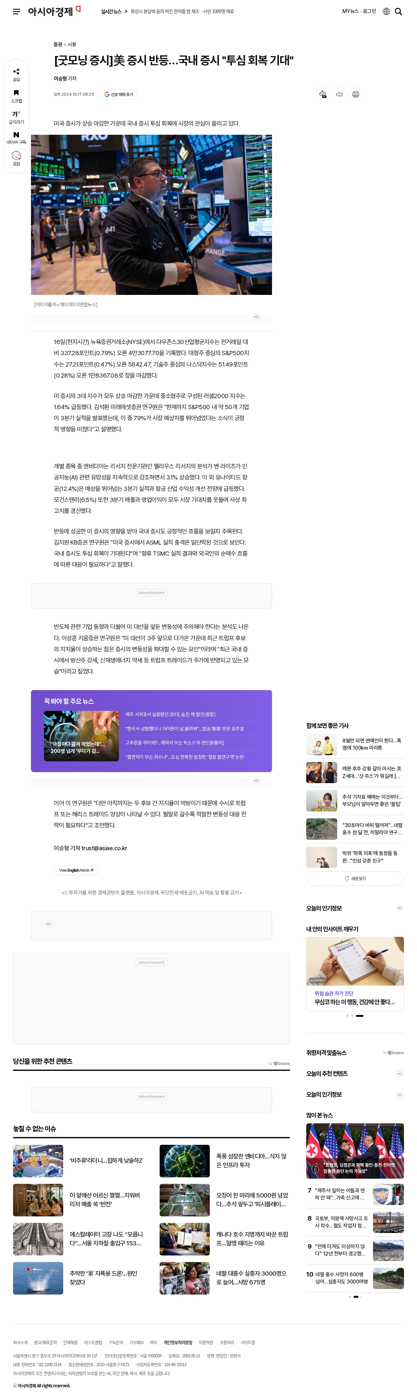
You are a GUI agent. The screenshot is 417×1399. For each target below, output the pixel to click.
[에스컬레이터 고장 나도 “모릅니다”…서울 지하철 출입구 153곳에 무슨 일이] (38, 1254)
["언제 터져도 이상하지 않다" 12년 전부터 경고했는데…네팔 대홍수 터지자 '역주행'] (388, 1259)
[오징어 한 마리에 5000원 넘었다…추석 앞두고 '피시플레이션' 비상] (185, 1214)
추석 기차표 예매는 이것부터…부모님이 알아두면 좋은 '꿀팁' (372, 800)
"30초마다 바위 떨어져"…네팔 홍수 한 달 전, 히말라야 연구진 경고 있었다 (372, 829)
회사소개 (20, 1342)
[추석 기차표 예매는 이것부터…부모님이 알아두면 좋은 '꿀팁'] (321, 810)
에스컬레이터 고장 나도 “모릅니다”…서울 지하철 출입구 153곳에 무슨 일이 (106, 1239)
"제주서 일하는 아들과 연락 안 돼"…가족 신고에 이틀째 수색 (340, 1197)
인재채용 (70, 1342)
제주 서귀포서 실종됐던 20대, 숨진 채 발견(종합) (170, 714)
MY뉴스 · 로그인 (359, 11)
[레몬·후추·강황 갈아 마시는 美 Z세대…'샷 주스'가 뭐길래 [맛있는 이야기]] (321, 781)
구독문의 (115, 1342)
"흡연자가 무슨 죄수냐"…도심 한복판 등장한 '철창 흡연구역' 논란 (184, 757)
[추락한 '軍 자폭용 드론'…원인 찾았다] (38, 1293)
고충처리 (227, 1342)
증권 (58, 44)
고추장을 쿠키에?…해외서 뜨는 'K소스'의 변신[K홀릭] (174, 743)
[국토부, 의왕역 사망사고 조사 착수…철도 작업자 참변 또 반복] (388, 1231)
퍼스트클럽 (93, 1342)
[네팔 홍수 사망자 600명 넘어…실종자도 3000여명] (388, 1287)
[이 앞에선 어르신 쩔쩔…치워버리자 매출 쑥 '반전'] (38, 1214)
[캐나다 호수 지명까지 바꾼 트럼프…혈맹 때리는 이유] (185, 1254)
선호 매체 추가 (122, 94)
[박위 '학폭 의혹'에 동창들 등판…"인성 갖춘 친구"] (321, 866)
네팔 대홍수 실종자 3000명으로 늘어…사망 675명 (251, 1278)
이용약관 (206, 1342)
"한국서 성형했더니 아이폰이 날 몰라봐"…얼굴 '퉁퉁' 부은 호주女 (184, 729)
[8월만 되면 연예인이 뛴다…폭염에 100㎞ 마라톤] (321, 753)
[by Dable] (279, 1064)
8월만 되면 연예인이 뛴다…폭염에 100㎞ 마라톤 (371, 744)
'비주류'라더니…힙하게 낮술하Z (106, 1160)
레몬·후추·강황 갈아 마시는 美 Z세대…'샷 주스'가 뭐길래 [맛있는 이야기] (372, 773)
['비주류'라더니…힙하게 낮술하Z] (38, 1175)
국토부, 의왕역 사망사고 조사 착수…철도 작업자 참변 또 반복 (341, 1225)
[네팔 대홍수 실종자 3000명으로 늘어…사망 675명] (185, 1293)
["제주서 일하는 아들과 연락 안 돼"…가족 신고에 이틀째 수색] (388, 1203)
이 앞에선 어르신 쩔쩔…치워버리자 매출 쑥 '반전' (104, 1200)
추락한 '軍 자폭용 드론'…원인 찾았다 (103, 1278)
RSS (153, 1342)
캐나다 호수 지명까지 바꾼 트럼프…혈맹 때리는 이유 (252, 1239)
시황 (72, 44)
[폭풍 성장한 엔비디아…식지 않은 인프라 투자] (185, 1175)
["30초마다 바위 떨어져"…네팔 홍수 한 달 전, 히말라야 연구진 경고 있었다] (321, 838)
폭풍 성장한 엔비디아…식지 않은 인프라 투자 (251, 1161)
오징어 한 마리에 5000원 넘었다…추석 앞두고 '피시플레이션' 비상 (252, 1200)
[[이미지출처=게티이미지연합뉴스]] (151, 215)
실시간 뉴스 (111, 11)
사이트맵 (247, 1342)
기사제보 (136, 1342)
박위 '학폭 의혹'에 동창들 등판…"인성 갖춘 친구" (370, 857)
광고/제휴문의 (45, 1342)
